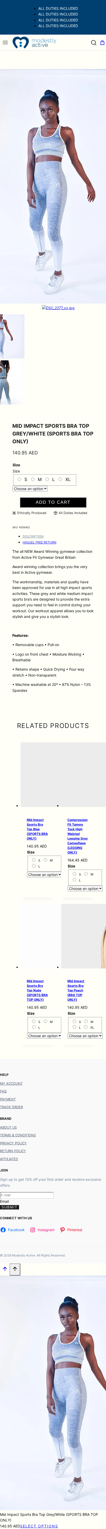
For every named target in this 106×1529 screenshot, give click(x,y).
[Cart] (102, 42)
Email (4, 1201)
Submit (9, 1207)
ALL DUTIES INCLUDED (58, 8)
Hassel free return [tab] (39, 542)
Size (16, 465)
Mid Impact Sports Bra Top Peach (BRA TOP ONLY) (75, 990)
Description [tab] (33, 536)
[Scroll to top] (5, 1270)
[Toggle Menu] (5, 42)
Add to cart (53, 502)
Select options (39, 1526)
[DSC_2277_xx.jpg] (58, 308)
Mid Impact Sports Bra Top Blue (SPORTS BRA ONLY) (37, 829)
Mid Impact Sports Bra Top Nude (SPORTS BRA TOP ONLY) (37, 990)
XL (68, 479)
